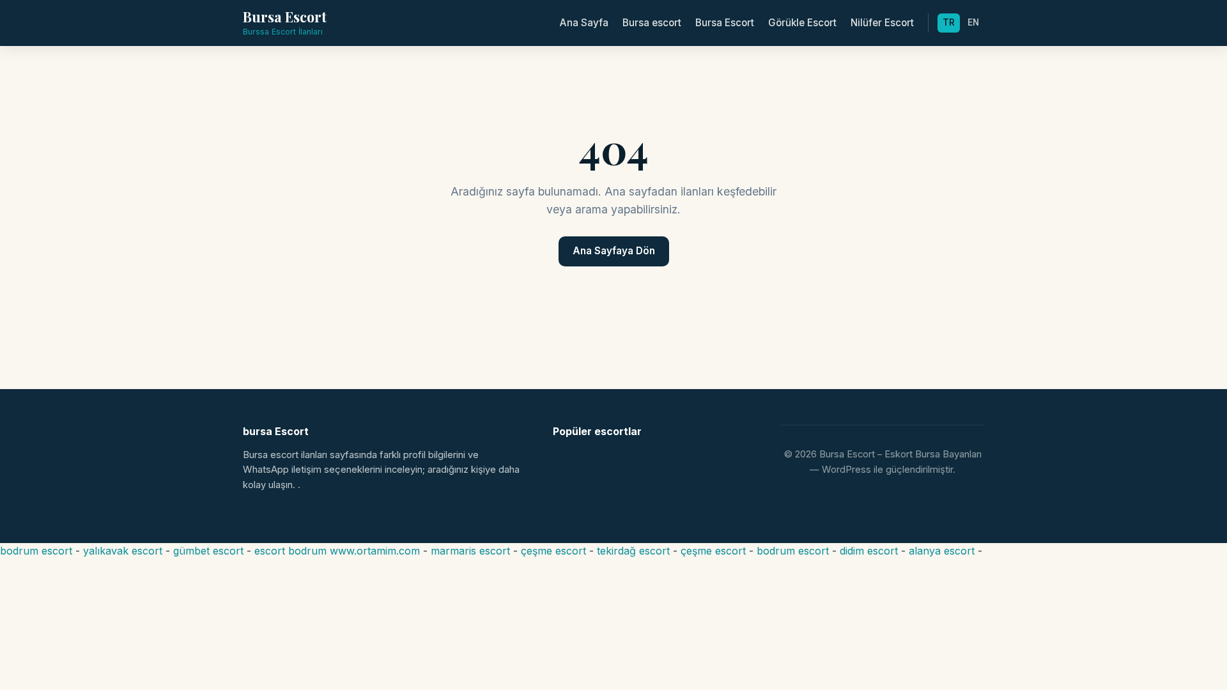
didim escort (869, 550)
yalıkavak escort (122, 550)
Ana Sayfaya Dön (614, 251)
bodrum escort (36, 550)
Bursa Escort (724, 23)
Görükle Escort (802, 23)
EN (973, 22)
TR (949, 22)
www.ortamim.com (375, 550)
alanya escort (942, 550)
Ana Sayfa (584, 23)
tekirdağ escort (633, 550)
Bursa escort (651, 23)
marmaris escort (470, 550)
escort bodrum (290, 550)
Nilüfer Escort (882, 23)
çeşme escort (553, 550)
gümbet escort (208, 550)
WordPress (846, 469)
